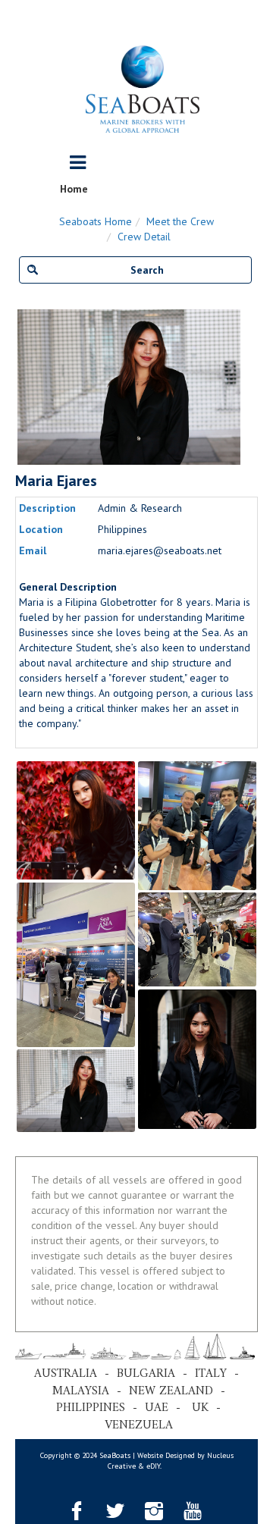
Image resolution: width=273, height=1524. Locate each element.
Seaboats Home (95, 221)
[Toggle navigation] (77, 163)
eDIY (153, 1466)
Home (74, 189)
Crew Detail (144, 236)
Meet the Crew (180, 221)
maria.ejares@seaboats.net (159, 550)
